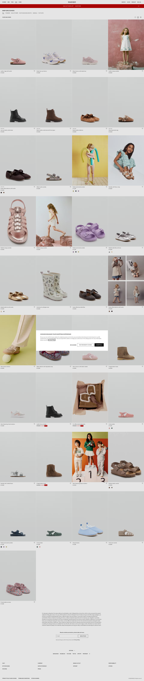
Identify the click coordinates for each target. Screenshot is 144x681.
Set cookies (73, 344)
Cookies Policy (52, 340)
